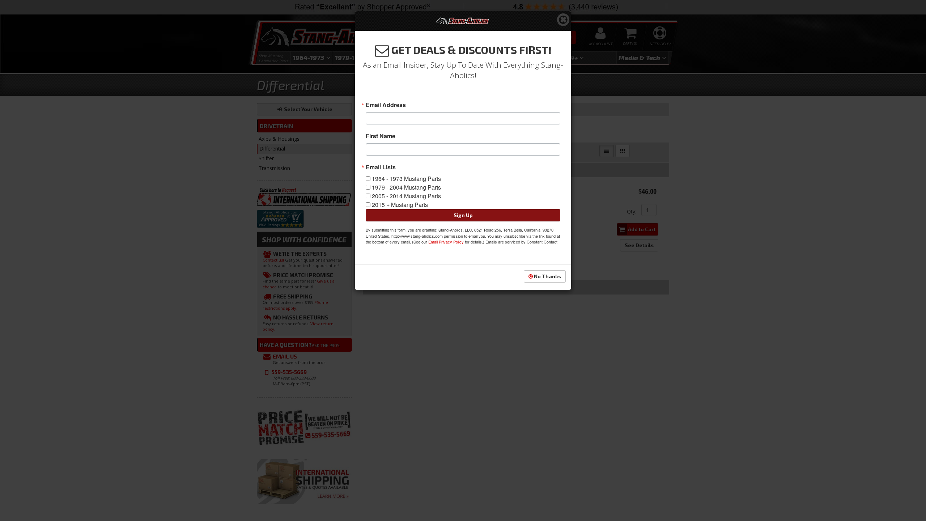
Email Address (386, 105)
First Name (380, 136)
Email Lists (381, 167)
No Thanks (547, 276)
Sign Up (463, 215)
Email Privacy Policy (446, 242)
